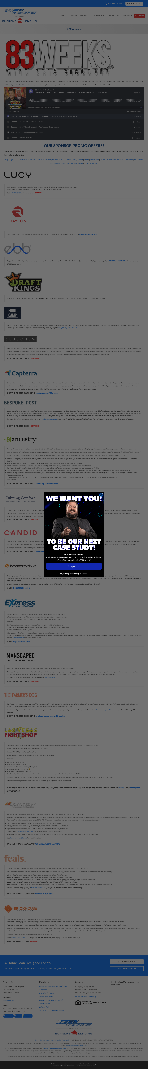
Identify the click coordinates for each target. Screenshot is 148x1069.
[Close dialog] (101, 495)
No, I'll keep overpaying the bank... (74, 573)
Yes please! (74, 566)
